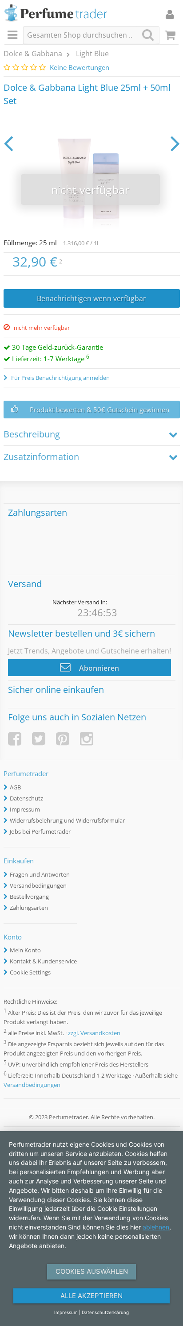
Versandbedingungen (38, 885)
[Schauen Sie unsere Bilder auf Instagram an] (86, 738)
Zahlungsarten (29, 908)
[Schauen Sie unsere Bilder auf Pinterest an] (62, 738)
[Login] (170, 14)
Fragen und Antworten (40, 874)
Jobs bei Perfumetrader (40, 831)
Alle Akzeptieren (91, 1295)
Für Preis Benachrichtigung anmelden (60, 378)
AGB (15, 787)
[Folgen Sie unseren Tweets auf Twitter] (38, 738)
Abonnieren (98, 668)
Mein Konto (25, 950)
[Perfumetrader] (55, 13)
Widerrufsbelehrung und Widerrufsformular (67, 820)
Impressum (25, 809)
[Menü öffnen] (13, 35)
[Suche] (148, 35)
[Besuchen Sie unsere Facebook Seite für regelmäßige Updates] (14, 738)
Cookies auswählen (92, 1271)
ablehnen (156, 1227)
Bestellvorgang (29, 897)
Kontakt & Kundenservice (43, 961)
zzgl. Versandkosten (94, 1033)
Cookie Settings (30, 972)
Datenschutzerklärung (105, 1312)
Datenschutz (26, 798)
